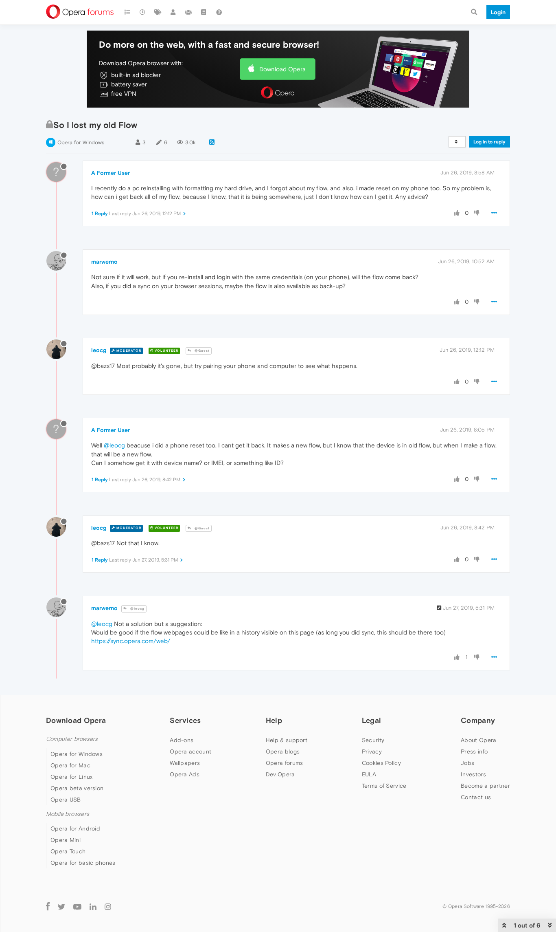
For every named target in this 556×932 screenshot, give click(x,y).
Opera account (190, 751)
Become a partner (485, 785)
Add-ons (181, 740)
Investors (473, 774)
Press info (474, 751)
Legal (371, 720)
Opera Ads (184, 774)
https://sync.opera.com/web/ (130, 640)
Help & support (286, 740)
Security (373, 740)
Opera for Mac (70, 765)
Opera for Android (75, 828)
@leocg (114, 445)
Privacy (372, 751)
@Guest (201, 351)
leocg (98, 350)
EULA (369, 774)
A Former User (110, 173)
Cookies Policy (381, 763)
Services (185, 720)
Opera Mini (65, 840)
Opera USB (65, 799)
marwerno (104, 261)
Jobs (467, 763)
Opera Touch (67, 851)
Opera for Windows (80, 142)
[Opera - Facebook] (48, 906)
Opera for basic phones (83, 862)
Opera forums (284, 763)
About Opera (478, 740)
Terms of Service (384, 785)
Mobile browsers (67, 814)
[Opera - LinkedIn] (93, 906)
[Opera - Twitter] (61, 906)
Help (274, 720)
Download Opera (282, 69)
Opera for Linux (71, 776)
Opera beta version (76, 788)
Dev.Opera (280, 774)
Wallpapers (185, 763)
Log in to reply (489, 142)
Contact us (476, 797)
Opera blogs (283, 751)
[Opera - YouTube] (77, 906)
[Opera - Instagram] (108, 906)
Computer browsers (72, 739)
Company (478, 720)
